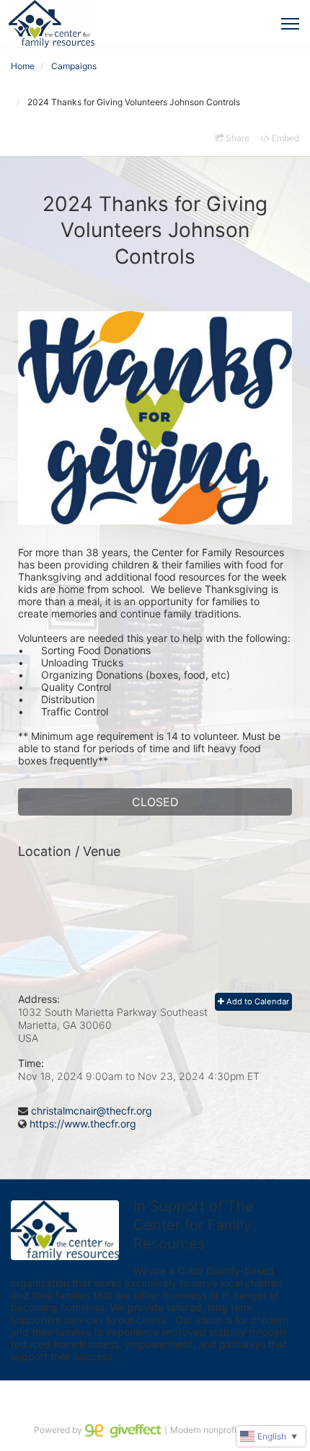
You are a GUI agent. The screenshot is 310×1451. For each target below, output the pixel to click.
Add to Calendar (256, 1001)
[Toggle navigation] (290, 24)
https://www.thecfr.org (83, 1123)
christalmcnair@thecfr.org (91, 1110)
